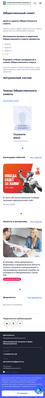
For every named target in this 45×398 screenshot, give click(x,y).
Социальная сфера (12, 279)
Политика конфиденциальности (12, 367)
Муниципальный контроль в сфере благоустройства (17, 343)
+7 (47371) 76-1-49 (10, 354)
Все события (36, 158)
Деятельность (9, 335)
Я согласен (22, 393)
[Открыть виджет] (39, 389)
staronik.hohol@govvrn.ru (13, 362)
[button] (22, 148)
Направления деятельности (14, 338)
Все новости (36, 222)
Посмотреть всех (11, 101)
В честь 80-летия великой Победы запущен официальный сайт (21, 199)
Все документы (35, 298)
